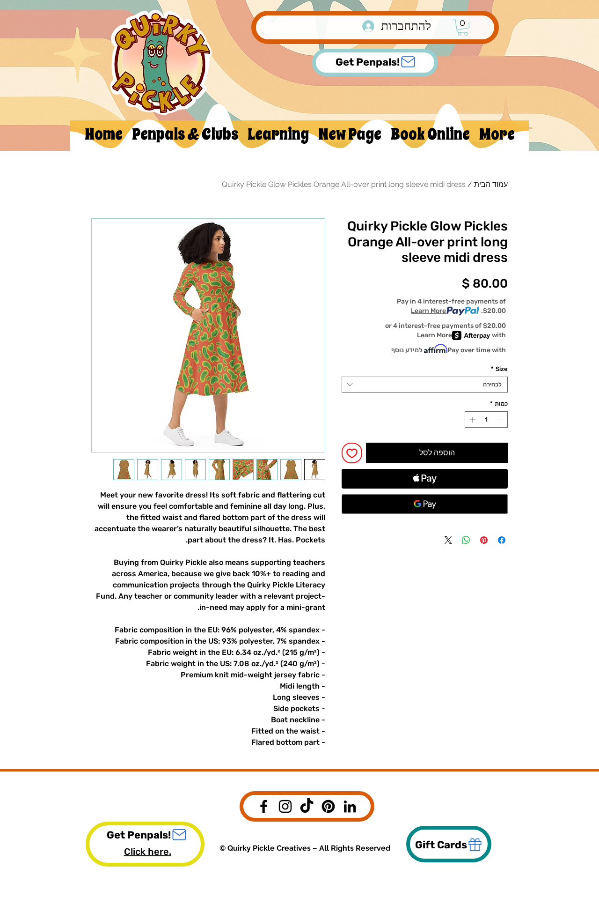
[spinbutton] (486, 420)
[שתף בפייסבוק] (501, 540)
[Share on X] (448, 540)
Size (499, 368)
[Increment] (471, 420)
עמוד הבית (491, 184)
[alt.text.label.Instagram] (285, 806)
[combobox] (425, 385)
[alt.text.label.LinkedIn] (349, 806)
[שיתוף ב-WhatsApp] (466, 540)
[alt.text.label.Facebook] (263, 806)
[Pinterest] (328, 806)
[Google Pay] (425, 504)
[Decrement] (501, 420)
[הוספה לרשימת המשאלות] (352, 453)
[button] (463, 27)
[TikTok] (306, 806)
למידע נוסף (406, 350)
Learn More (428, 311)
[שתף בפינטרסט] (483, 540)
